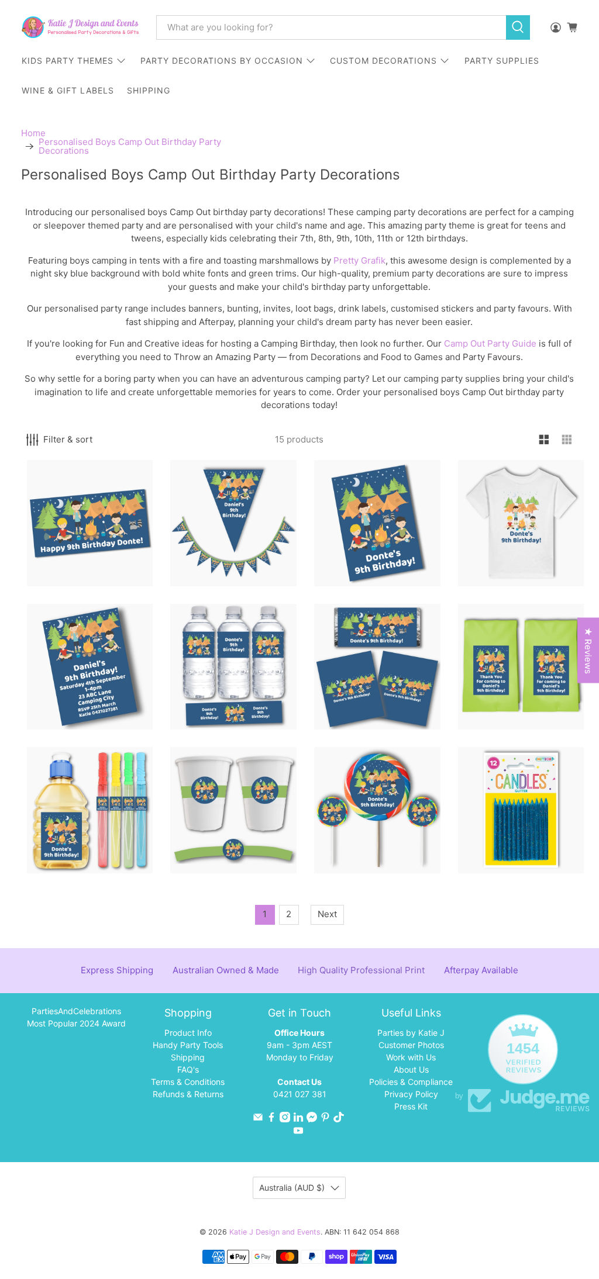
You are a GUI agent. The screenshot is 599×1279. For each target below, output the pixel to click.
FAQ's (188, 1069)
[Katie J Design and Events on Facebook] (271, 1119)
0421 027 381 (299, 1094)
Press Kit (411, 1106)
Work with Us (411, 1057)
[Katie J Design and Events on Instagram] (285, 1119)
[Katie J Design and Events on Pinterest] (325, 1119)
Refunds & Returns (188, 1094)
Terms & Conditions (188, 1082)
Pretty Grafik (359, 260)
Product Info (188, 1033)
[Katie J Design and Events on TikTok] (338, 1119)
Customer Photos (411, 1045)
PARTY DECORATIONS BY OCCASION (221, 60)
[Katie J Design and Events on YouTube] (298, 1133)
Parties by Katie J (411, 1033)
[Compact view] (567, 439)
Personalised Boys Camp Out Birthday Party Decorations (130, 146)
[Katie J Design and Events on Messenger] (312, 1119)
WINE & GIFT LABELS (68, 90)
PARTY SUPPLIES (501, 60)
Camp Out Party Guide (490, 343)
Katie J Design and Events (275, 1232)
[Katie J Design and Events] (80, 27)
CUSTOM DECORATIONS (383, 60)
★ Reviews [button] (588, 650)
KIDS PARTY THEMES (67, 60)
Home (33, 133)
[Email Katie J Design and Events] (258, 1119)
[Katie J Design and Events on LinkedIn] (298, 1119)
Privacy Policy (411, 1094)
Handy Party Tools (188, 1045)
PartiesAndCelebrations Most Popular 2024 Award (76, 1017)
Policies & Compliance (411, 1082)
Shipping (188, 1057)
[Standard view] (544, 439)
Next (327, 914)
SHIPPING (148, 90)
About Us (411, 1069)
